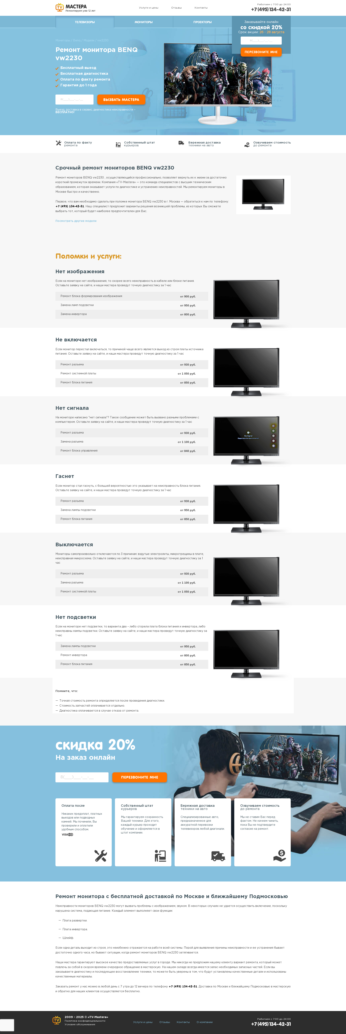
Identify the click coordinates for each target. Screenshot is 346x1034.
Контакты (201, 8)
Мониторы (144, 22)
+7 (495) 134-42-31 (271, 9)
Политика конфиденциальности (85, 1021)
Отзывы (176, 8)
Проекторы (202, 22)
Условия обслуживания (80, 1024)
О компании (205, 1022)
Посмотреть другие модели (76, 221)
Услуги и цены (148, 8)
